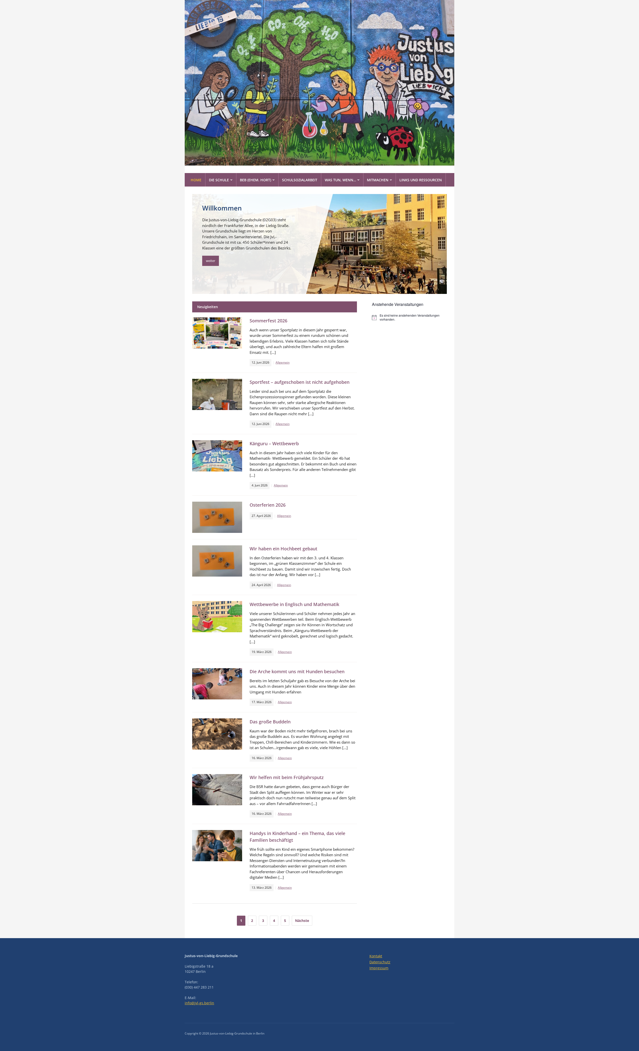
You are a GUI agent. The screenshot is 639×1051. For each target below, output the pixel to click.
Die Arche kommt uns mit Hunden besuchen (297, 671)
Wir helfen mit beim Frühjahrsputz (287, 777)
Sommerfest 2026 (268, 321)
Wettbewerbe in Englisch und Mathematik (294, 604)
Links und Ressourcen (420, 180)
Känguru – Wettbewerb (274, 443)
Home (196, 180)
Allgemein (283, 362)
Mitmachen (377, 180)
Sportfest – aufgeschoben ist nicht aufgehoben (299, 382)
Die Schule (219, 180)
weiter (210, 260)
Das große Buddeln (270, 722)
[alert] (409, 317)
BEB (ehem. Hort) (255, 180)
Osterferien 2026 (268, 505)
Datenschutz (379, 962)
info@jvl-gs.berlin (199, 1003)
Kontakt (375, 956)
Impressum (378, 968)
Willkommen (222, 208)
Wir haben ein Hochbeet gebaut (283, 549)
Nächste (302, 920)
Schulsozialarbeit (299, 180)
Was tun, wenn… (340, 180)
